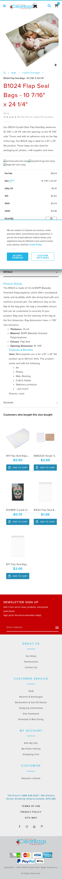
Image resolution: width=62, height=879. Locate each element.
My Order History (31, 748)
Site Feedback (31, 713)
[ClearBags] (23, 6)
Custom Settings (43, 256)
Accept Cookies (17, 256)
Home (4, 72)
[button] (56, 65)
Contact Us (31, 667)
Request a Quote (31, 778)
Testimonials (31, 661)
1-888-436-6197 (29, 795)
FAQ (31, 691)
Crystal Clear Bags (31, 73)
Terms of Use (31, 806)
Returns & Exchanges (31, 696)
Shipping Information (31, 708)
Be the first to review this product (35, 117)
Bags (13, 73)
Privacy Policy (31, 812)
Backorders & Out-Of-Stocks (31, 702)
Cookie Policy (35, 244)
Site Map (31, 817)
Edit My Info (31, 743)
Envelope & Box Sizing (31, 719)
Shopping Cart (31, 754)
